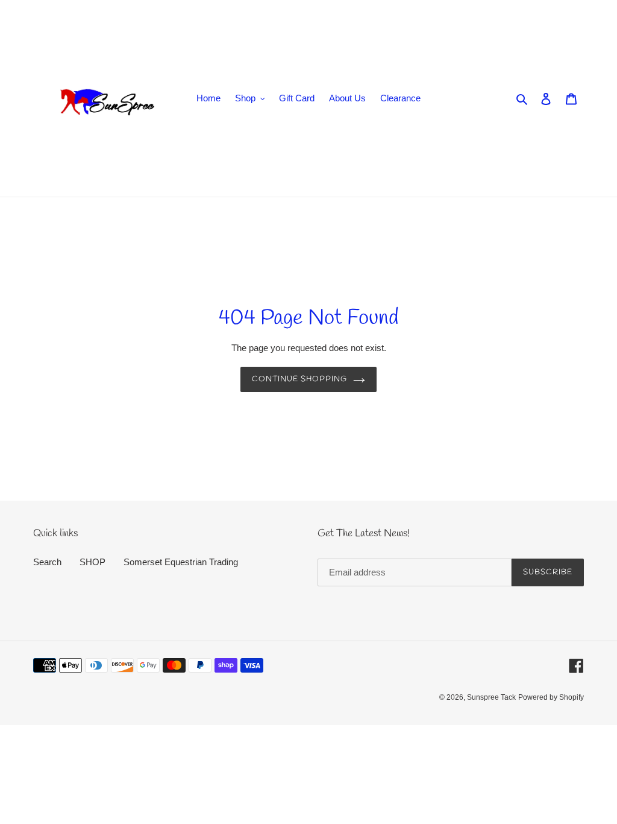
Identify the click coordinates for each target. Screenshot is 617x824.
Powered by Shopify (551, 697)
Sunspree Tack (491, 697)
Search (47, 562)
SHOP (92, 562)
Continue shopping (300, 379)
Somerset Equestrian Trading (181, 562)
